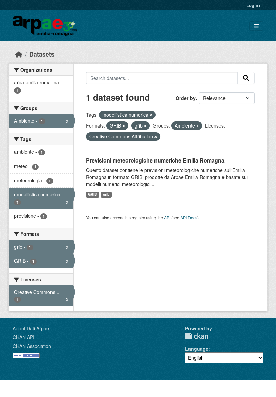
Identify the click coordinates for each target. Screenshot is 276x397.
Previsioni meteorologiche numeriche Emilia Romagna (155, 160)
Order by (186, 98)
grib (106, 194)
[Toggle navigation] (256, 26)
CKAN (196, 336)
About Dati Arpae (31, 328)
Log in (253, 5)
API (167, 217)
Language (196, 348)
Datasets (42, 54)
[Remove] (151, 115)
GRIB (92, 194)
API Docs (188, 217)
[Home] (18, 54)
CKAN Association (32, 345)
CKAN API (23, 337)
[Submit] (246, 78)
